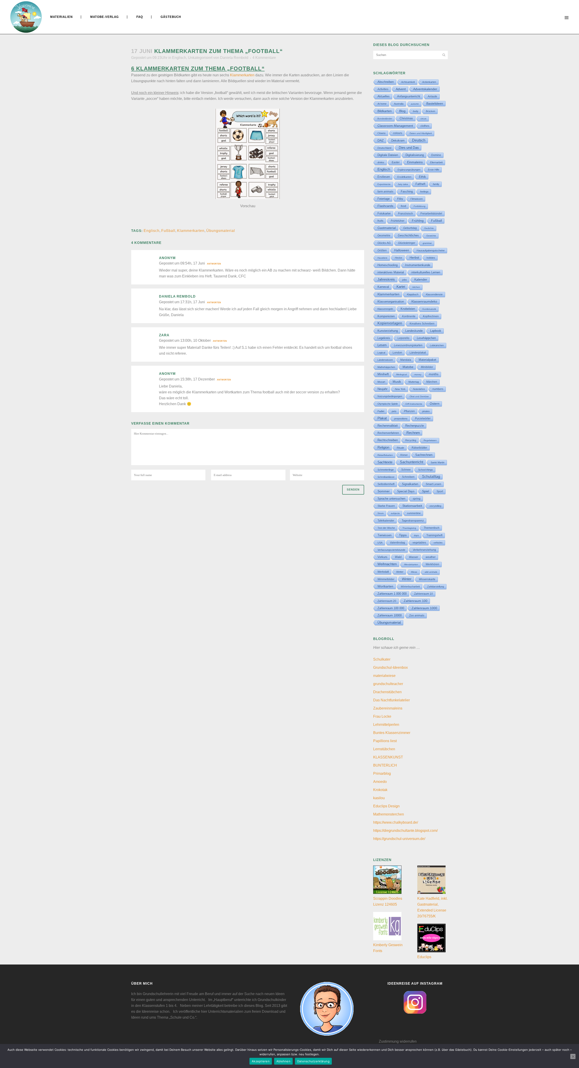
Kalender (420, 279)
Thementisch (431, 527)
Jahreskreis (386, 279)
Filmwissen (417, 198)
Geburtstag (410, 228)
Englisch (179, 58)
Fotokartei (384, 213)
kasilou (379, 798)
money (417, 374)
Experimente (384, 184)
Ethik (422, 176)
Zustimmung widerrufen (398, 1041)
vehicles (438, 542)
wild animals (431, 572)
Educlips (424, 957)
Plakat (382, 418)
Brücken (430, 111)
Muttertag (413, 381)
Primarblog (382, 773)
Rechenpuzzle (414, 425)
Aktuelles (383, 96)
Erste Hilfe (433, 169)
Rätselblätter (419, 447)
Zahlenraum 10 (423, 593)
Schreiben (408, 477)
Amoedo (380, 782)
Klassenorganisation (390, 301)
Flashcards (385, 206)
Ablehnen (283, 1061)
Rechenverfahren (388, 433)
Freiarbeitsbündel (431, 213)
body (415, 111)
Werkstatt (383, 571)
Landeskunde (414, 330)
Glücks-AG (384, 243)
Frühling (418, 220)
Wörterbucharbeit (410, 586)
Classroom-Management (395, 125)
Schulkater (381, 659)
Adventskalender (425, 89)
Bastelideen (434, 103)
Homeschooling (387, 265)
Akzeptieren (261, 1061)
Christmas (406, 118)
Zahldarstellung (435, 586)
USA (379, 542)
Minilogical (401, 374)
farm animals (385, 191)
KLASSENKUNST (388, 757)
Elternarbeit (436, 162)
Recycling (410, 440)
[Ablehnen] (573, 1056)
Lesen (382, 345)
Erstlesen (383, 176)
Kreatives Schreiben (422, 323)
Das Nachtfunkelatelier (391, 700)
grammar (427, 243)
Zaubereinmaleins (387, 708)
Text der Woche (386, 528)
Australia (398, 103)
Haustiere (382, 258)
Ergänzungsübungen (409, 169)
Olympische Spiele (387, 403)
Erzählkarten (404, 177)
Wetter (399, 571)
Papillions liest (385, 741)
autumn (415, 104)
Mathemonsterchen (388, 814)
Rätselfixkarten (385, 455)
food (403, 206)
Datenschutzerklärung (313, 1061)
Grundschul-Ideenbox (390, 667)
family (436, 184)
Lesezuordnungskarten (408, 345)
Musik (397, 381)
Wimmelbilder (385, 579)
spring (416, 498)
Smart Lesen (433, 484)
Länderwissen (385, 359)
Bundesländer (384, 118)
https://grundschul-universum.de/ (399, 839)
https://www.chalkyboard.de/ (395, 822)
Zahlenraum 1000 (424, 608)
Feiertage (383, 198)
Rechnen (413, 433)
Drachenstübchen (387, 692)
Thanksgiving (409, 528)
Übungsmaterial (220, 231)
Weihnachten (387, 564)
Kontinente (408, 316)
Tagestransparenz (413, 520)
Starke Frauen (386, 506)
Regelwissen (430, 440)
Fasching (407, 191)
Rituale (400, 447)
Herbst (414, 257)
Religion (383, 447)
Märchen (431, 381)
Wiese (414, 572)
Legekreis (383, 338)
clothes (424, 126)
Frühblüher (397, 220)
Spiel (425, 491)
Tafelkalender (385, 520)
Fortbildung (419, 206)
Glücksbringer (406, 243)
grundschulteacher (388, 684)
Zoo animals (416, 615)
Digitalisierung (415, 155)
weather (431, 557)
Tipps (403, 535)
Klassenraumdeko (424, 301)
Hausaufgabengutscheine (431, 250)
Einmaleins (415, 162)
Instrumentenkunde (417, 265)
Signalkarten (410, 484)
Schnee (406, 469)
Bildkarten (384, 111)
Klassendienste (434, 294)
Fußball (168, 231)
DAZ (380, 140)
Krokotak (380, 790)
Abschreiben (385, 82)
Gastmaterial (386, 228)
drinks (380, 162)
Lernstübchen (384, 749)
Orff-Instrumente (413, 404)
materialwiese (384, 676)
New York (400, 389)
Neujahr (382, 389)
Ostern (434, 403)
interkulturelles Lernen (425, 272)
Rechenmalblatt (387, 425)
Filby (400, 198)
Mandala (405, 359)
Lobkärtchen (437, 345)
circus (423, 118)
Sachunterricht (411, 462)
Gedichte (429, 228)
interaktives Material (390, 272)
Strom (380, 513)
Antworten (214, 264)
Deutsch (418, 140)
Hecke (398, 257)
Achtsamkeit (408, 82)
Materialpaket (427, 359)
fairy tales (403, 184)
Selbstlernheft (385, 484)
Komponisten (386, 316)
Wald (398, 557)
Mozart (381, 381)
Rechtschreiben (387, 440)
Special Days (406, 491)
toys (416, 535)
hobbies (431, 257)
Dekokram (398, 140)
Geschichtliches (408, 235)
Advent (401, 89)
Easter (396, 162)
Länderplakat (418, 352)
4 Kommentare (264, 58)
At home (382, 103)
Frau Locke (382, 716)
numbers (437, 389)
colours (397, 133)
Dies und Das (409, 147)
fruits (380, 220)
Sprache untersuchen (391, 498)
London (397, 352)
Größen (382, 250)
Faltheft (420, 184)
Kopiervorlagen (389, 323)
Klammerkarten (242, 75)
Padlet (380, 411)
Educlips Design (386, 806)
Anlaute (432, 96)
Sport (440, 491)
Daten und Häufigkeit (421, 133)
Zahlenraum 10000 (389, 615)
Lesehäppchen (426, 338)
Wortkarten (385, 586)
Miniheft (383, 374)
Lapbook (435, 330)
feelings (424, 191)
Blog (402, 111)
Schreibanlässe (385, 477)
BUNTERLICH (385, 765)
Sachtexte (384, 462)
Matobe (408, 367)
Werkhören (432, 564)
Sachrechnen (423, 455)
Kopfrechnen (431, 316)
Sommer (383, 491)
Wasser (413, 557)
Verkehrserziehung (424, 549)
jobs (404, 279)
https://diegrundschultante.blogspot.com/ (405, 830)
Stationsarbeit (412, 506)
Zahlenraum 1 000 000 (392, 593)
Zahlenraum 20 (386, 600)
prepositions (401, 418)
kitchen (416, 287)
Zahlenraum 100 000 (390, 608)
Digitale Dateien (387, 155)
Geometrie (383, 235)
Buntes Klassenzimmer (391, 733)
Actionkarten (429, 82)
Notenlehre (419, 389)
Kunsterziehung (387, 330)
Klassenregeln (385, 309)
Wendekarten (411, 564)
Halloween (401, 250)
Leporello (403, 338)
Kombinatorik (429, 309)
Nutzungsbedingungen (389, 396)
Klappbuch (412, 294)
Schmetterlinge (385, 469)
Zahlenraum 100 (415, 601)
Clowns (381, 133)
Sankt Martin (437, 462)
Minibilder (427, 367)
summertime (414, 513)
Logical (381, 352)
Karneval (383, 287)
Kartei (400, 287)
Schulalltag (431, 477)
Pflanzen (409, 411)
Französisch (405, 213)
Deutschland (384, 148)
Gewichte (431, 235)
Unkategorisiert (200, 58)
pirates (426, 411)
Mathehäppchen (386, 367)
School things (425, 469)
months (434, 374)
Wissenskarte (427, 579)
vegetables (419, 542)
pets (394, 411)
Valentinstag (397, 542)
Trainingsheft (434, 535)
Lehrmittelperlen (386, 724)
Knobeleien (408, 308)
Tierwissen (384, 535)
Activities (382, 89)
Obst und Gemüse (419, 396)
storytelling (435, 506)
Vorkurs (382, 557)
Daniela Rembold (234, 58)
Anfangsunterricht (408, 96)
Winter (406, 579)
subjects (395, 513)
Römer (404, 455)
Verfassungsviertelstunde (391, 549)
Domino (436, 155)
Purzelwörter (423, 418)
